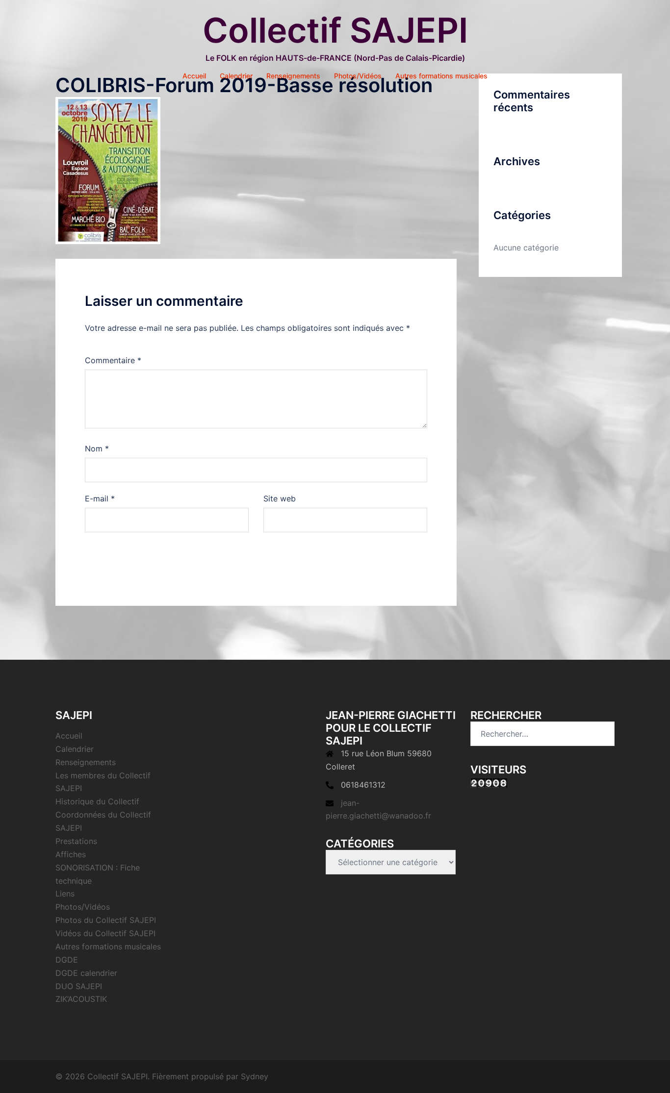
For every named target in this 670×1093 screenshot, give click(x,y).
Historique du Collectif (97, 801)
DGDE (66, 960)
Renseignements (293, 76)
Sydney (254, 1076)
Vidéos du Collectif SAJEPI (105, 933)
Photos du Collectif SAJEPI (105, 920)
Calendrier (236, 76)
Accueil (194, 76)
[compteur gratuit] (488, 782)
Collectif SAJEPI (335, 30)
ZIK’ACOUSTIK (81, 999)
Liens (65, 893)
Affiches (70, 854)
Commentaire (113, 360)
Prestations (76, 841)
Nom (97, 448)
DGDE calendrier (86, 973)
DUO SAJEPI (78, 986)
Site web (279, 498)
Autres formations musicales (441, 76)
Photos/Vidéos (358, 76)
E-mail (100, 498)
